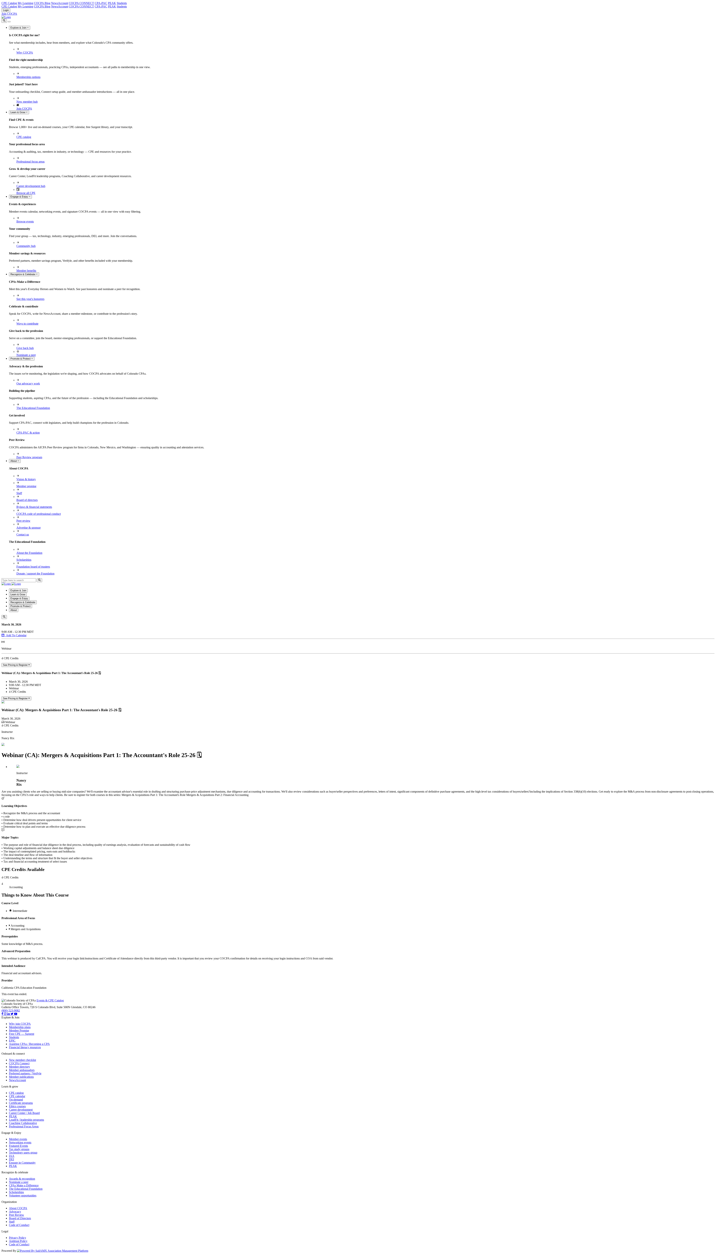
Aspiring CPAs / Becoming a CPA (29, 1043)
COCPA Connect (19, 1063)
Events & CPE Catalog (50, 1000)
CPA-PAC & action (28, 432)
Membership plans (20, 1027)
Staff (19, 493)
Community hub (26, 246)
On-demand (16, 1099)
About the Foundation (29, 552)
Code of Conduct (19, 1225)
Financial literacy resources (25, 1047)
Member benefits (26, 270)
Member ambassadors (21, 1070)
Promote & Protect (20, 358)
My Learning (25, 3)
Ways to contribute (27, 323)
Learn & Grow (18, 112)
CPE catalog (23, 137)
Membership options (28, 77)
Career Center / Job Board (24, 1113)
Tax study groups (19, 1149)
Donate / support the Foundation (35, 573)
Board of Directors (20, 1218)
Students (122, 3)
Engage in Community (22, 1162)
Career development (21, 1109)
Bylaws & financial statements (34, 506)
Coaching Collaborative (23, 1123)
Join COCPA (9, 13)
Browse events (25, 221)
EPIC (12, 1040)
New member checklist (22, 1060)
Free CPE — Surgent (21, 1033)
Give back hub (25, 348)
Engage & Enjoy (19, 196)
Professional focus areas (30, 161)
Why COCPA (24, 52)
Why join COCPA (20, 1023)
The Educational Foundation (33, 408)
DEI (11, 1159)
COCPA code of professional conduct (38, 513)
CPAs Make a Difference (24, 1185)
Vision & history (26, 479)
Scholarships (23, 559)
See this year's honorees (30, 299)
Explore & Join (18, 27)
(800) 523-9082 (10, 1010)
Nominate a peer (26, 355)
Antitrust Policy (18, 1241)
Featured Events (18, 1145)
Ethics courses (17, 1106)
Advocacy (15, 1211)
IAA (11, 1155)
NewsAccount (59, 3)
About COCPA (18, 1208)
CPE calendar (17, 1096)
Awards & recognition (22, 1178)
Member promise (26, 486)
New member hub (27, 101)
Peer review (23, 520)
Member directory (19, 1066)
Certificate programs (21, 1102)
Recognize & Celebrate (23, 274)
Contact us (22, 534)
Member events (18, 1139)
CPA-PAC (101, 3)
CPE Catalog (9, 3)
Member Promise (19, 1030)
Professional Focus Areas (24, 1126)
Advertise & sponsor (28, 527)
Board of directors (27, 500)
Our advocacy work (28, 383)
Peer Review (16, 1214)
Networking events (20, 1142)
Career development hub (30, 186)
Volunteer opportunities (22, 1195)
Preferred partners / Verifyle (25, 1073)
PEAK (112, 3)
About (14, 461)
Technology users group (23, 1152)
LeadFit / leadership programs (26, 1119)
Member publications (21, 1076)
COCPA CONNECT (81, 3)
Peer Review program (29, 457)
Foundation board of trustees (33, 566)
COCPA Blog (42, 3)
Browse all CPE (25, 193)
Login (6, 10)
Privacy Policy (17, 1237)
